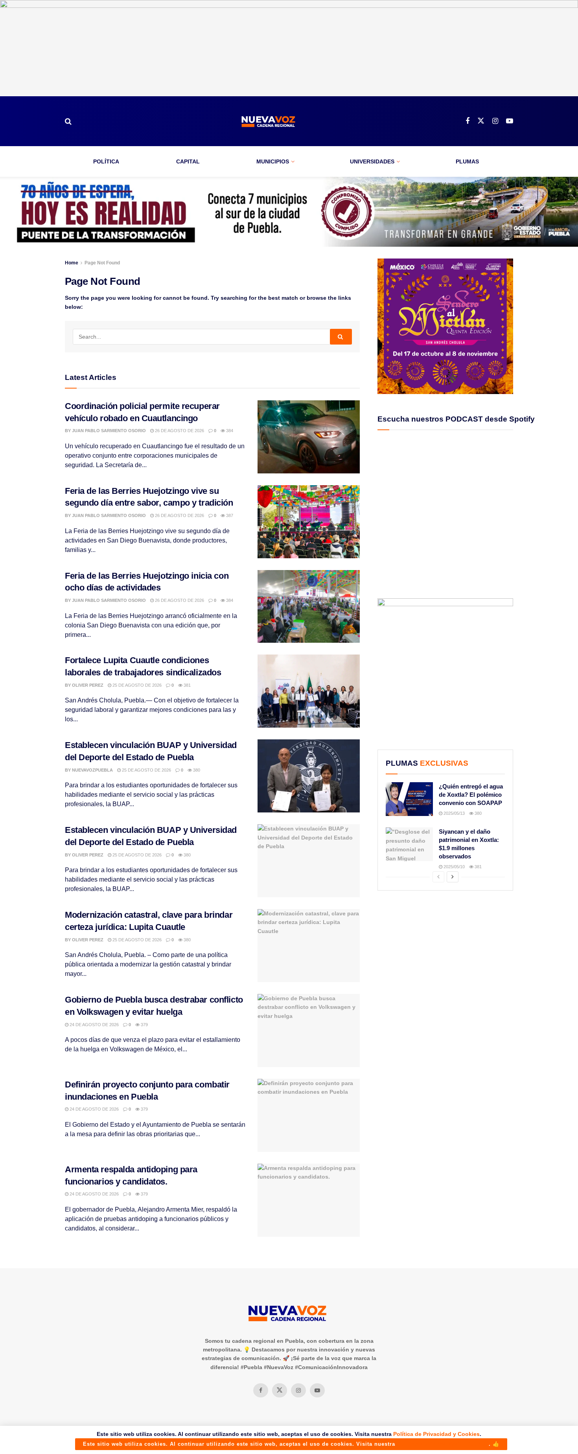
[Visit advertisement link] (289, 48)
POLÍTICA (106, 161)
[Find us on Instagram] (495, 121)
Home (71, 263)
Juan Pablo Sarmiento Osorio (109, 430)
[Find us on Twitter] (480, 121)
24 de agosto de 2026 (93, 1024)
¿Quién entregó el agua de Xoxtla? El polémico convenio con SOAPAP (471, 794)
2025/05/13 (453, 813)
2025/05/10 (453, 866)
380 (196, 770)
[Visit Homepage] (268, 121)
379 (144, 1024)
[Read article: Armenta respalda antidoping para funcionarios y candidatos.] (309, 1200)
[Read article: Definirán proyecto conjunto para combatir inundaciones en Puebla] (309, 1115)
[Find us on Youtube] (509, 121)
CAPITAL (188, 161)
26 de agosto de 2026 (179, 430)
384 (229, 430)
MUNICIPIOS (272, 161)
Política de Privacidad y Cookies (436, 1434)
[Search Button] (68, 121)
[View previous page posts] (438, 876)
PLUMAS (467, 161)
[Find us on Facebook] (467, 121)
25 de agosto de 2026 (136, 685)
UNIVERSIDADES (372, 161)
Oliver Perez (87, 685)
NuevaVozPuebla (92, 770)
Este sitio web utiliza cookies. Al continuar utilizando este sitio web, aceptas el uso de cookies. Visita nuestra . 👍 (291, 1444)
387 (229, 515)
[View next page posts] (452, 876)
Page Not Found (102, 263)
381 (186, 685)
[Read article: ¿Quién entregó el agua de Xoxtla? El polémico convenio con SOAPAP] (409, 799)
